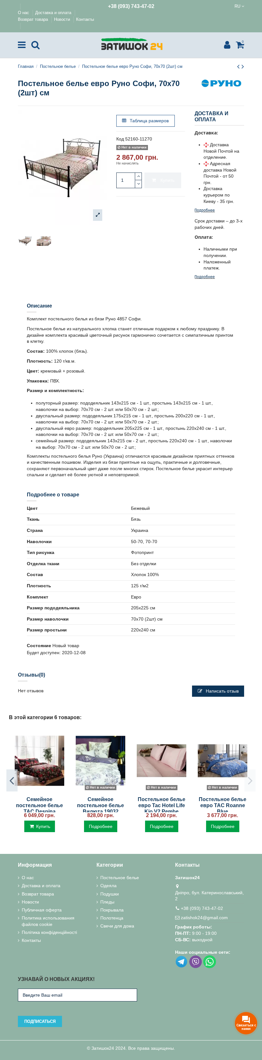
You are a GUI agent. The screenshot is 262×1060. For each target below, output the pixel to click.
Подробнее (205, 210)
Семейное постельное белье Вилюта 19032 (100, 805)
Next (250, 780)
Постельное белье (119, 877)
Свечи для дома (117, 925)
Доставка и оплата (54, 12)
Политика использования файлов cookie (48, 921)
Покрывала (112, 909)
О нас (24, 12)
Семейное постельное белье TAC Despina (39, 805)
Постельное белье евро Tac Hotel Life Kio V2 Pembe (161, 805)
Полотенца (111, 917)
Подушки (109, 893)
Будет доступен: (44, 652)
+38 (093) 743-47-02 (131, 6)
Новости (62, 19)
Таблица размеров (148, 120)
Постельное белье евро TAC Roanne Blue (222, 805)
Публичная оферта (42, 909)
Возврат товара (33, 19)
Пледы (107, 901)
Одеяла (108, 885)
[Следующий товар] (243, 66)
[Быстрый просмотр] (39, 790)
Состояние (39, 645)
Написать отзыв (221, 691)
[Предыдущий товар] (239, 66)
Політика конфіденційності (49, 932)
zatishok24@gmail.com (204, 917)
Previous (12, 780)
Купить (167, 180)
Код (120, 138)
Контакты (85, 19)
